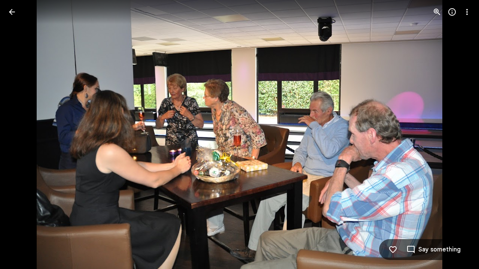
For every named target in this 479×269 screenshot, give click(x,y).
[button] (20, 134)
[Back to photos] (12, 12)
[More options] (467, 11)
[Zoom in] (437, 11)
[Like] (392, 249)
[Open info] (452, 11)
